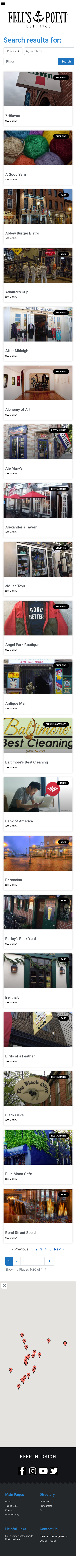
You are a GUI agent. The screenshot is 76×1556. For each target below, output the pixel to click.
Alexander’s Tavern (21, 527)
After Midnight (17, 351)
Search (68, 61)
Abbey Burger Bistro (22, 233)
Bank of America (19, 821)
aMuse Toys (15, 586)
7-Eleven (12, 115)
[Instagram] (33, 1471)
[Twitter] (54, 1471)
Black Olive (14, 1115)
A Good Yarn (15, 174)
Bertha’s (12, 997)
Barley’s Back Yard (20, 939)
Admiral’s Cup (16, 292)
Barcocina (13, 880)
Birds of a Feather (20, 1056)
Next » (59, 1249)
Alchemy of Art (17, 409)
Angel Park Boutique (22, 645)
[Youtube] (43, 1471)
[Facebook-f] (22, 1471)
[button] (3, 3)
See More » (11, 121)
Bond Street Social (20, 1233)
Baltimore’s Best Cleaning (26, 762)
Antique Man (16, 703)
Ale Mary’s (14, 468)
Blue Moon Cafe (18, 1174)
